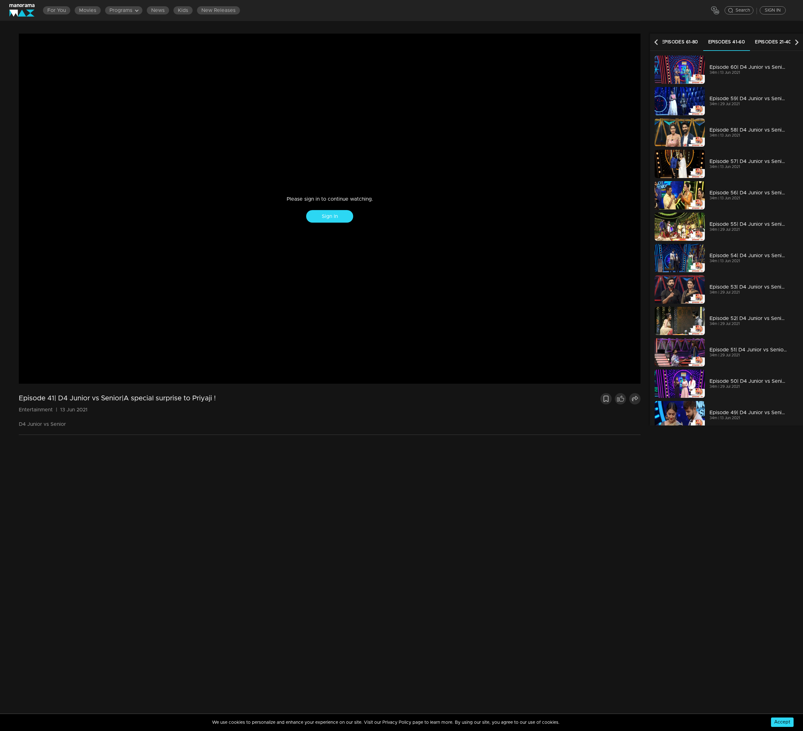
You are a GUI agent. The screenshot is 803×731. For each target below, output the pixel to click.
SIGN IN (773, 10)
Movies (87, 10)
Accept (782, 722)
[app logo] (25, 10)
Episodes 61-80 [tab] (680, 42)
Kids (183, 10)
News (158, 10)
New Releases (218, 10)
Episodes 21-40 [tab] (773, 42)
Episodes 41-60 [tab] (726, 42)
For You (56, 10)
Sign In (330, 216)
